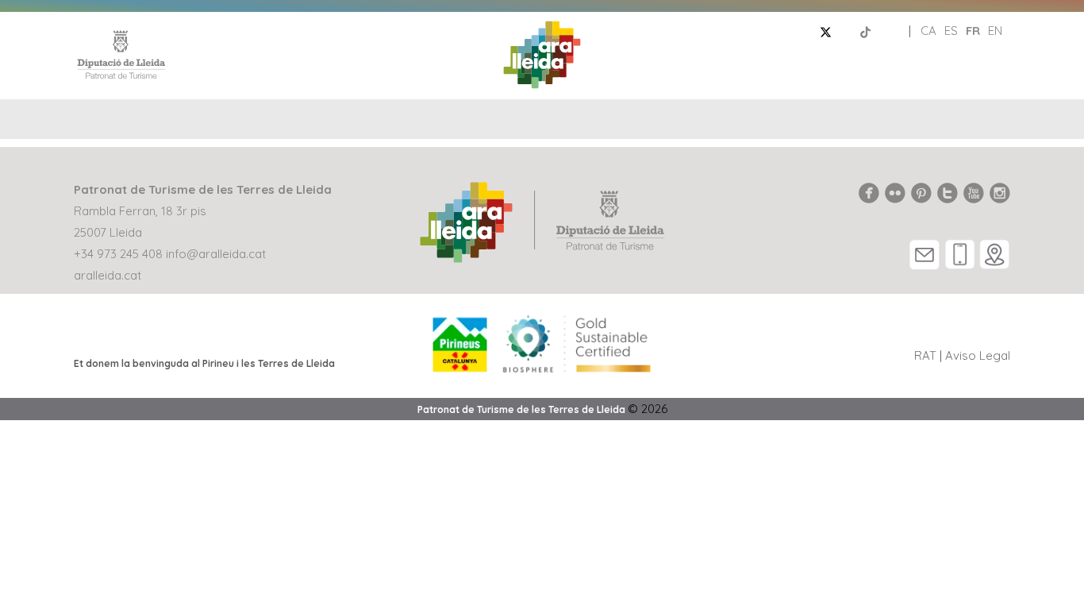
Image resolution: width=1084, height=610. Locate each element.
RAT (925, 355)
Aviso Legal (977, 355)
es (951, 30)
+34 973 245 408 (118, 253)
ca (928, 30)
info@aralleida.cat (216, 253)
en (995, 30)
